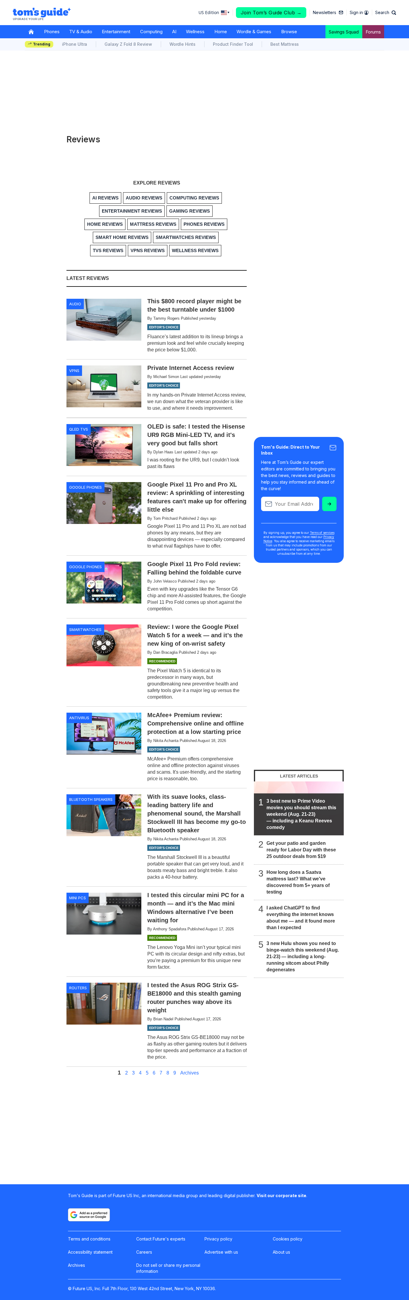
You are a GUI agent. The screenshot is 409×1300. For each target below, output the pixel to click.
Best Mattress (284, 44)
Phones (52, 31)
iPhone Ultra (74, 44)
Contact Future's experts (160, 1238)
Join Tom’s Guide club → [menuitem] (271, 13)
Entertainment (116, 31)
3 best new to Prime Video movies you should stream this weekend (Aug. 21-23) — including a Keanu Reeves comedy (301, 814)
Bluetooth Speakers (91, 799)
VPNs (74, 370)
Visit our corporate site (281, 1195)
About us (281, 1252)
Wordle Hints (182, 44)
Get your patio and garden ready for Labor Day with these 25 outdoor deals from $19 (301, 850)
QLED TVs (78, 429)
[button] (385, 13)
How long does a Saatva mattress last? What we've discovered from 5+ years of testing (298, 882)
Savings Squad (344, 32)
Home (220, 31)
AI (174, 31)
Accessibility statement (90, 1252)
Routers (78, 987)
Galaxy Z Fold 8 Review (128, 44)
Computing (151, 31)
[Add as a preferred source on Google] (89, 1214)
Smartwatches (85, 629)
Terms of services (322, 532)
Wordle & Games (254, 31)
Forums (373, 32)
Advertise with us (221, 1252)
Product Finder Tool (233, 44)
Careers (144, 1252)
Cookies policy (287, 1238)
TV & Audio (80, 31)
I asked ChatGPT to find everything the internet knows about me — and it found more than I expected (300, 917)
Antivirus (79, 717)
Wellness (195, 31)
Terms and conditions (89, 1238)
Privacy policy (218, 1238)
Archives (189, 1073)
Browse (289, 31)
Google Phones (85, 487)
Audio (75, 303)
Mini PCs (77, 897)
